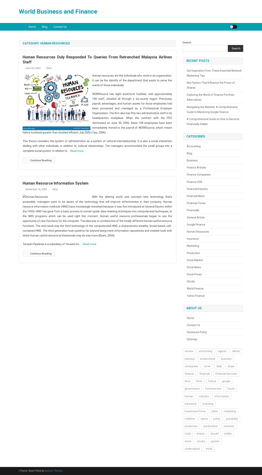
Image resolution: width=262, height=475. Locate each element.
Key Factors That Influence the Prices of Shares (211, 85)
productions (211, 426)
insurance (191, 403)
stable (228, 433)
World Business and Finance (58, 11)
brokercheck (207, 358)
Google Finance (196, 224)
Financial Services (226, 373)
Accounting (194, 146)
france (212, 381)
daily (219, 366)
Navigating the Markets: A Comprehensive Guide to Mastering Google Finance (212, 109)
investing (207, 403)
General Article (196, 217)
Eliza (49, 68)
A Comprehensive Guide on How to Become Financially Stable (213, 122)
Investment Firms (195, 411)
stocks (201, 441)
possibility (232, 418)
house (231, 388)
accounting (205, 351)
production (191, 426)
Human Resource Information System (55, 183)
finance (189, 373)
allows (236, 351)
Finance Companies (199, 174)
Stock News (194, 267)
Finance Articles (196, 167)
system (215, 441)
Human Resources (198, 231)
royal (188, 433)
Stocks (191, 281)
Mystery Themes (54, 470)
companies (191, 366)
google (226, 381)
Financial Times (196, 203)
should (214, 433)
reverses (229, 426)
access (189, 351)
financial (204, 373)
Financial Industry (197, 188)
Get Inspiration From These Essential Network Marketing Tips (214, 73)
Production (193, 253)
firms (199, 381)
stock (188, 441)
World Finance (195, 288)
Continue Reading (41, 160)
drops (231, 366)
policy (216, 418)
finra (187, 381)
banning (189, 358)
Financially (193, 210)
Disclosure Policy (197, 332)
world (209, 448)
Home (32, 26)
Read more (77, 150)
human (189, 396)
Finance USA (194, 181)
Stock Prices (194, 274)
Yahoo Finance (196, 295)
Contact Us (60, 26)
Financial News (196, 196)
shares (200, 433)
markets (190, 418)
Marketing (193, 245)
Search (187, 42)
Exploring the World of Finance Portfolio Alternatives (210, 97)
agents (222, 351)
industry (204, 396)
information (222, 396)
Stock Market (195, 260)
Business (192, 160)
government (192, 388)
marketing (230, 411)
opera (204, 418)
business (226, 358)
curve (207, 366)
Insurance (193, 238)
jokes (215, 411)
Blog (44, 26)
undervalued (192, 448)
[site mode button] (233, 27)
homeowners (213, 388)
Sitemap (192, 339)
